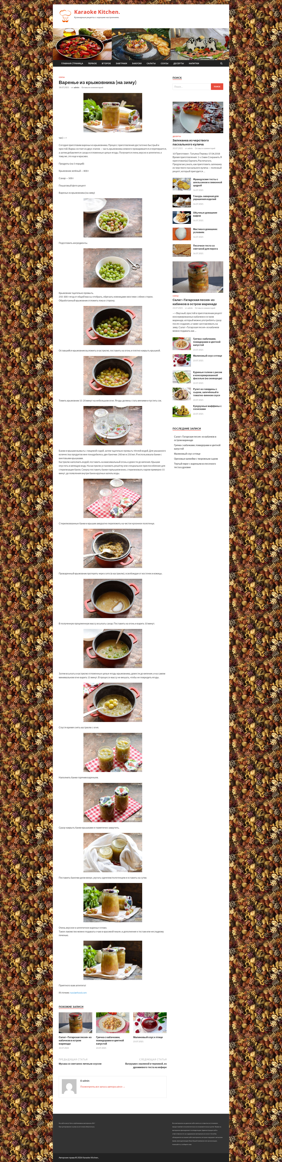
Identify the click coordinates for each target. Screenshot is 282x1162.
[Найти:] (198, 86)
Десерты (178, 63)
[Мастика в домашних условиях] (182, 239)
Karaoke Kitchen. (97, 11)
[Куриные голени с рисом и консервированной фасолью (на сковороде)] (182, 382)
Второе (106, 63)
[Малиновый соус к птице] (150, 1033)
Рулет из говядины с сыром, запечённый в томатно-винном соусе (206, 392)
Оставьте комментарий (92, 87)
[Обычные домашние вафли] (182, 222)
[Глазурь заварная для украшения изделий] (182, 206)
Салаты (151, 63)
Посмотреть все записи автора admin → (102, 1086)
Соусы (164, 63)
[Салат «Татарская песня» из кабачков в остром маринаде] (75, 1033)
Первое (92, 63)
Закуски (137, 63)
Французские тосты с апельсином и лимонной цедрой (207, 182)
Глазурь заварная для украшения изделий (206, 198)
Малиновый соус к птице (148, 1037)
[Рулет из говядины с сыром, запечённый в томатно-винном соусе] (182, 399)
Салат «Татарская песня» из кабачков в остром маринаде (75, 1040)
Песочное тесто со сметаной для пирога (205, 247)
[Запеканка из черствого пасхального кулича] (198, 133)
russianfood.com (78, 992)
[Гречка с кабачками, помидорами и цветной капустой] (113, 1033)
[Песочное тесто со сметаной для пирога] (182, 255)
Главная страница (72, 63)
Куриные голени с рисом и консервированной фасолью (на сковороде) (207, 375)
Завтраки (121, 63)
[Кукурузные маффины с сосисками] (182, 416)
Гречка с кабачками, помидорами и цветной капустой (110, 1040)
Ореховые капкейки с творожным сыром (196, 458)
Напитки (194, 63)
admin (76, 87)
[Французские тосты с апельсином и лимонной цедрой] (182, 189)
